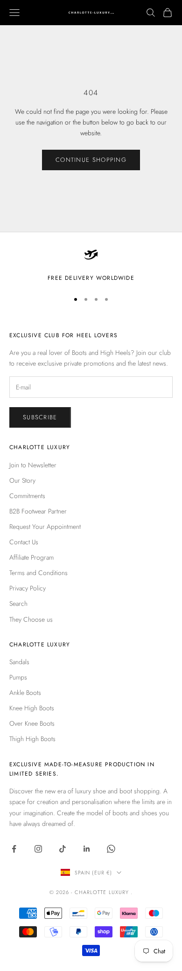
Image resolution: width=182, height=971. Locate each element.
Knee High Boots (31, 708)
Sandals (19, 661)
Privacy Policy (27, 588)
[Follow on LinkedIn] (86, 848)
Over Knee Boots (32, 723)
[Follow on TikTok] (62, 848)
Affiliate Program (31, 557)
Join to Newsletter (32, 465)
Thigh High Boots (32, 738)
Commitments (27, 495)
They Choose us (31, 619)
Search (18, 603)
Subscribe (40, 417)
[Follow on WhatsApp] (111, 848)
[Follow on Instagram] (38, 848)
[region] (91, 265)
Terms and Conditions (38, 572)
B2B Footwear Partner (38, 511)
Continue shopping (91, 159)
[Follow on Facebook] (14, 848)
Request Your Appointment (45, 526)
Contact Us (23, 542)
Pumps (18, 677)
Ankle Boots (25, 692)
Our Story (22, 480)
